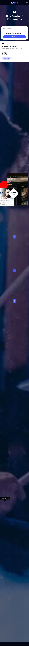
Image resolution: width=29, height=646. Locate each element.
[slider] (5, 500)
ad (14, 2)
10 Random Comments (9, 46)
